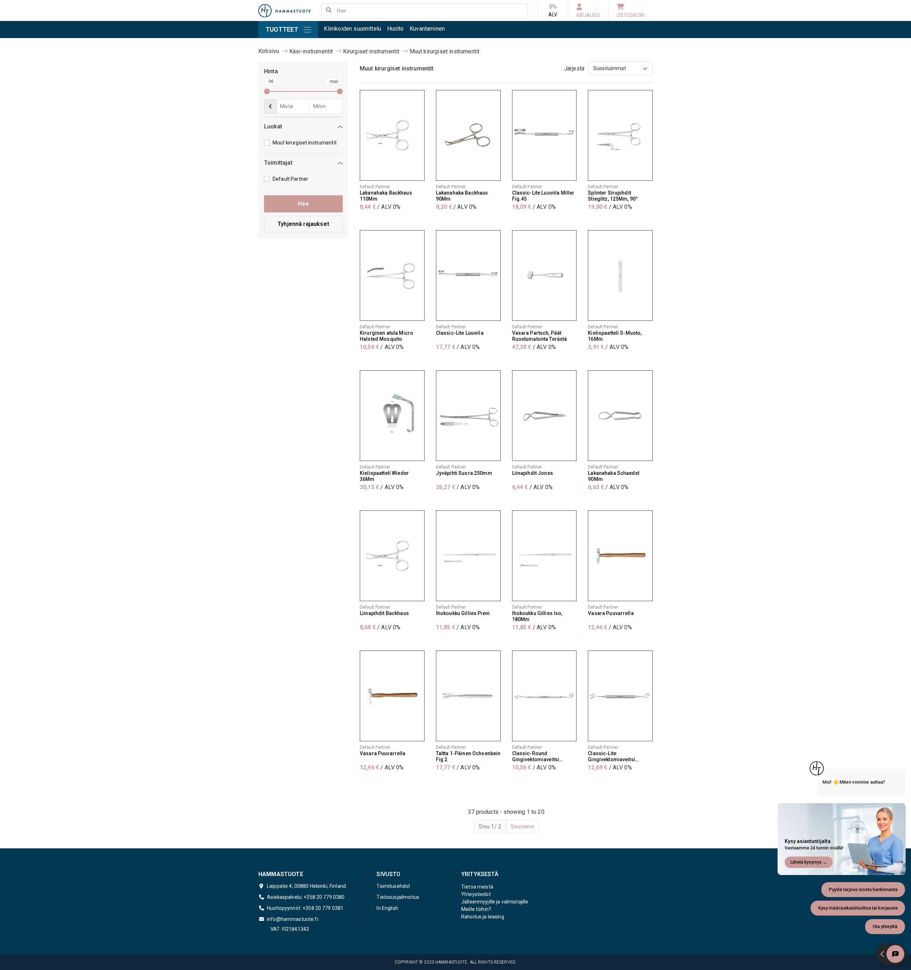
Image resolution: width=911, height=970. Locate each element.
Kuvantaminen (427, 28)
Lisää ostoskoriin (392, 221)
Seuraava (522, 826)
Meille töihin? (476, 909)
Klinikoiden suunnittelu (352, 28)
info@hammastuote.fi (292, 919)
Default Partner (290, 179)
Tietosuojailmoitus (397, 897)
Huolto (395, 28)
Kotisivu (268, 51)
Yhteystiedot (476, 894)
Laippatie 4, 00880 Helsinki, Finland (306, 886)
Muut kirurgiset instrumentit (444, 51)
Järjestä (574, 68)
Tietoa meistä (477, 887)
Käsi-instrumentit (311, 51)
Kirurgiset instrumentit (371, 51)
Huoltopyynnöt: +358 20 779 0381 (305, 908)
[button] (303, 127)
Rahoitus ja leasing (482, 916)
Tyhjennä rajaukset (303, 224)
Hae (303, 203)
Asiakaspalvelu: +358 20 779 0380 (305, 897)
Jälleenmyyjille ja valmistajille (494, 902)
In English (387, 908)
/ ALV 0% (380, 206)
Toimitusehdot (393, 886)
